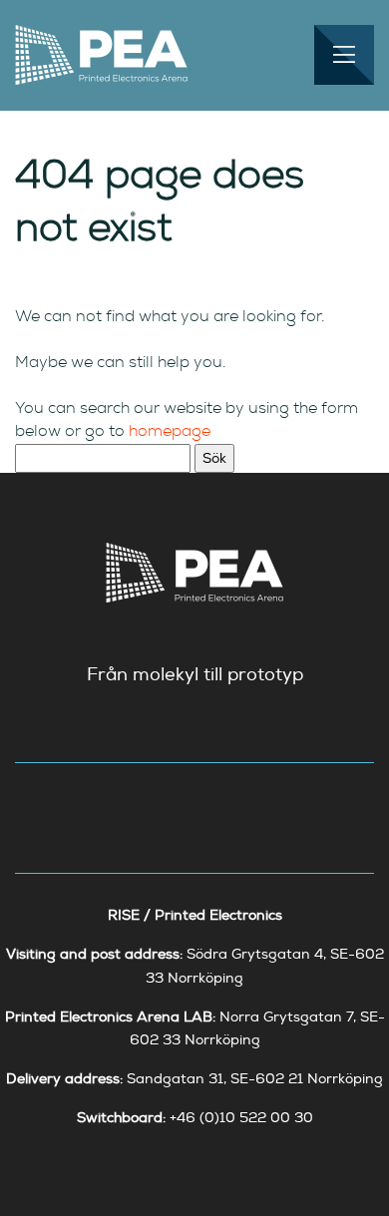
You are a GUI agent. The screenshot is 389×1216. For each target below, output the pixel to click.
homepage (169, 431)
